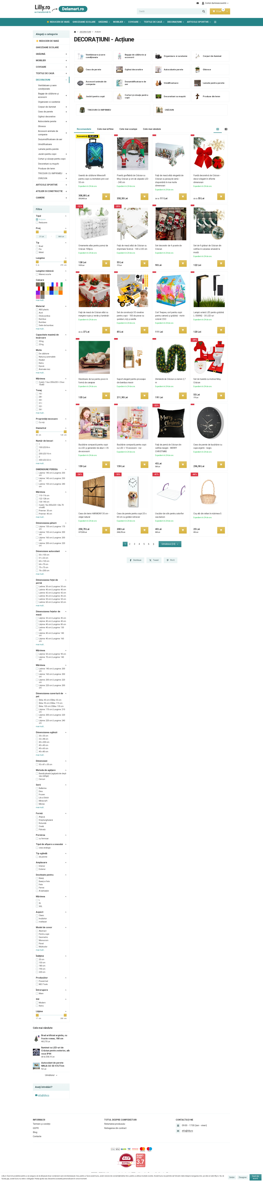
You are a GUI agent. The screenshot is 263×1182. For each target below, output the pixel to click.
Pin (40, 249)
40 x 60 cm (43, 748)
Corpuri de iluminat (47, 107)
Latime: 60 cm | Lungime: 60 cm (52, 602)
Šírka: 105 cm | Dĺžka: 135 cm (51, 706)
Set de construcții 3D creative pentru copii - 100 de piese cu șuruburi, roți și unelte (130, 316)
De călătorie (44, 354)
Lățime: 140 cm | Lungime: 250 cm (52, 474)
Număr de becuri (44, 441)
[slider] (37, 232)
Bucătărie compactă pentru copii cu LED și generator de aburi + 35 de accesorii (94, 448)
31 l (40, 403)
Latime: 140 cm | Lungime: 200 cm (52, 670)
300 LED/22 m (45, 460)
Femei (41, 888)
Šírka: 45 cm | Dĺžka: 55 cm (50, 700)
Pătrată (42, 829)
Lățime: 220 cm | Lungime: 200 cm (52, 686)
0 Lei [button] (220, 11)
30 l (40, 400)
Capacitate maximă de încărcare (47, 336)
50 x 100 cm (44, 555)
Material (40, 306)
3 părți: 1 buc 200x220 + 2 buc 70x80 (51, 383)
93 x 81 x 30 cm (45, 764)
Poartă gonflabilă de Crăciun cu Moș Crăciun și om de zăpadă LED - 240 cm (132, 179)
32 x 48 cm (43, 739)
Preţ (38, 228)
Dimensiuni (41, 761)
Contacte (37, 1136)
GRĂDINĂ (103, 22)
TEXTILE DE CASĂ (153, 22)
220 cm (42, 972)
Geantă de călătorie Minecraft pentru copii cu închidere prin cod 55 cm (94, 179)
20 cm (41, 959)
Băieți (41, 878)
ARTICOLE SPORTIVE (198, 22)
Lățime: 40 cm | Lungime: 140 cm (51, 634)
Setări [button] (232, 1177)
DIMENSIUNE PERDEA (47, 469)
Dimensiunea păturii (46, 523)
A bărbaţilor (44, 891)
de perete (43, 857)
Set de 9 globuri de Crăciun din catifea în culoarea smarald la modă (207, 249)
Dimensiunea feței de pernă (47, 581)
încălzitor (43, 918)
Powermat (43, 981)
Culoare (40, 280)
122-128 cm (44, 499)
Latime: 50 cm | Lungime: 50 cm (52, 599)
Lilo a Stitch (44, 798)
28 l (40, 397)
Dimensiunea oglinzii (46, 732)
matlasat (43, 922)
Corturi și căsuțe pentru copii (51, 159)
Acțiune (42, 219)
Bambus (42, 319)
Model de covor (44, 927)
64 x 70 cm (43, 564)
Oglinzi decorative (46, 116)
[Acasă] (60, 9)
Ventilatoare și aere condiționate (47, 87)
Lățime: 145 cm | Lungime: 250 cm (52, 479)
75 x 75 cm (43, 567)
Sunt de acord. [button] (255, 1177)
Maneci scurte (45, 274)
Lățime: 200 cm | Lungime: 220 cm (52, 544)
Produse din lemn (46, 168)
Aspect (39, 912)
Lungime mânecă (45, 271)
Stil (37, 999)
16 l (40, 394)
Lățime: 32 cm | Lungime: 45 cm (52, 618)
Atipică (42, 817)
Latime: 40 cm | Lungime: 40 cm (52, 590)
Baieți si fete (44, 881)
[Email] (197, 3)
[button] (227, 11)
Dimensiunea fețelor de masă (48, 613)
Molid (41, 252)
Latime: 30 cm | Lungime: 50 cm (52, 586)
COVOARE (133, 22)
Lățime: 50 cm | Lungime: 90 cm (52, 654)
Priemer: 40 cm (45, 514)
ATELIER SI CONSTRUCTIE (49, 191)
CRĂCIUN (42, 178)
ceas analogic (45, 848)
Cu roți (42, 422)
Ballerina (42, 788)
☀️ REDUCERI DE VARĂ (58, 22)
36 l (40, 409)
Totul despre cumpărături (120, 1119)
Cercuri (42, 779)
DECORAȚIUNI (176, 23)
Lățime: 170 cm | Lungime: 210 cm (52, 710)
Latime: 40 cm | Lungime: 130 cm (51, 628)
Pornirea (40, 835)
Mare (41, 993)
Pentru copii (44, 934)
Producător (42, 977)
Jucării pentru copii (47, 154)
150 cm (42, 962)
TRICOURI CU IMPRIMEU (50, 173)
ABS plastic (44, 309)
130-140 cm (44, 502)
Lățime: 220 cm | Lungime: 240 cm (52, 721)
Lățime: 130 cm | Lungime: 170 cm (52, 527)
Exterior (42, 869)
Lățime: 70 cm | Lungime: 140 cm (51, 658)
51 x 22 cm (43, 558)
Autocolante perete (47, 121)
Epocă (41, 366)
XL (40, 903)
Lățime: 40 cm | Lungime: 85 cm (52, 624)
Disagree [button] (243, 1177)
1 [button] (126, 544)
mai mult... (40, 300)
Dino (41, 791)
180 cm (42, 966)
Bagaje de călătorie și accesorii (48, 95)
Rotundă (42, 823)
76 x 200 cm (44, 570)
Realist (42, 360)
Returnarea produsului (114, 1124)
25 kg (41, 344)
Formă (39, 813)
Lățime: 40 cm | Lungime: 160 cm (51, 640)
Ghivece (42, 126)
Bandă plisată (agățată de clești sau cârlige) (52, 774)
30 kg (41, 341)
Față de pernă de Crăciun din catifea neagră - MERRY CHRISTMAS (168, 448)
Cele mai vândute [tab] (152, 129)
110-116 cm (44, 495)
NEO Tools (43, 984)
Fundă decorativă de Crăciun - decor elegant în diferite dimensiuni (207, 179)
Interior (42, 866)
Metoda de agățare (46, 770)
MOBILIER (118, 22)
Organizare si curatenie (49, 102)
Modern (42, 1003)
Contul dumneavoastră (215, 3)
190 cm (42, 969)
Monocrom (43, 940)
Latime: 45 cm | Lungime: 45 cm (52, 596)
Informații (39, 1119)
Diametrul (41, 428)
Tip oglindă (41, 853)
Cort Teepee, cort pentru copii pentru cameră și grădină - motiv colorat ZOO (170, 316)
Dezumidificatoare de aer (50, 139)
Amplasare (41, 862)
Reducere (43, 222)
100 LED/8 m (44, 447)
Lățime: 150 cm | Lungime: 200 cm (52, 533)
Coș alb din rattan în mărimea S (207, 513)
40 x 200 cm (44, 742)
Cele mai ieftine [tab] (105, 129)
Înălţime (40, 956)
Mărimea (40, 378)
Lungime (40, 258)
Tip (37, 242)
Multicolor (43, 947)
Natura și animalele (47, 357)
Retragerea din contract (115, 1128)
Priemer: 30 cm (45, 510)
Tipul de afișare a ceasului (49, 844)
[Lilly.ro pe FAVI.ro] (126, 1160)
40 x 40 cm (43, 745)
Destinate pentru (44, 875)
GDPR (36, 1128)
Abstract (42, 931)
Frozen (42, 794)
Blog (35, 1132)
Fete (41, 884)
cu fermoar (44, 838)
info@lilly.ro (43, 1095)
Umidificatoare (45, 144)
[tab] (218, 129)
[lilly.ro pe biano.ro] (140, 1160)
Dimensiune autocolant (48, 551)
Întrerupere (42, 990)
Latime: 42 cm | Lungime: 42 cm (52, 593)
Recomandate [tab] (84, 129)
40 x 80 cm (43, 751)
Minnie (42, 804)
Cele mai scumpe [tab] (128, 129)
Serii (38, 785)
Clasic (41, 915)
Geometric (43, 937)
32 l (40, 406)
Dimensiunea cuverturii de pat (49, 695)
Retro (41, 363)
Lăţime (39, 1011)
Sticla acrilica (44, 316)
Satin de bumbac (46, 325)
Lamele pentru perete (48, 149)
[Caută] (203, 11)
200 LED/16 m (45, 454)
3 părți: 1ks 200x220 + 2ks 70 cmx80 (51, 506)
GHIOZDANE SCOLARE (84, 22)
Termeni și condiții (41, 1124)
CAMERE (40, 197)
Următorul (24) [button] (168, 544)
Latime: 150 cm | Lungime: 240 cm (52, 485)
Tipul (38, 216)
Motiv (39, 350)
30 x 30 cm (43, 736)
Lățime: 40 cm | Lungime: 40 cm (52, 621)
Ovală (41, 826)
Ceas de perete (45, 111)
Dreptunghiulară (46, 820)
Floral (41, 943)
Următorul (49, 1075)
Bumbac (42, 322)
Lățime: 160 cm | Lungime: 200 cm (52, 539)
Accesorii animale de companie (48, 133)
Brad (41, 246)
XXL (40, 906)
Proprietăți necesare (47, 419)
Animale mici (44, 369)
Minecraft (43, 801)
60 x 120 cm (44, 561)
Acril (41, 313)
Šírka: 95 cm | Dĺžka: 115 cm (50, 703)
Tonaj (39, 390)
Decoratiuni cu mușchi (48, 163)
